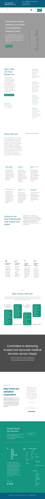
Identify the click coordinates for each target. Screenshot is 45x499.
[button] (24, 10)
